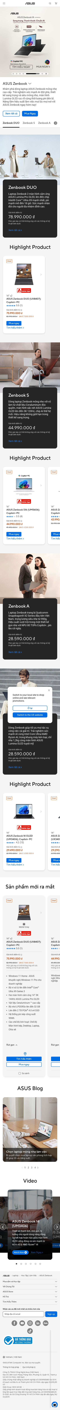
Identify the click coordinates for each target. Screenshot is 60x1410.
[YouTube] (22, 1323)
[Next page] (38, 1168)
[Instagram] (30, 1323)
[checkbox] (24, 1073)
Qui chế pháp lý (28, 1367)
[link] (30, 3)
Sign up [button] (51, 1314)
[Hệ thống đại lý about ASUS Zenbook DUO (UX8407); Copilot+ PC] (24, 1054)
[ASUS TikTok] (30, 1331)
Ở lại (30, 708)
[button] (4, 3)
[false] (30, 113)
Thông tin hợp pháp (11, 1367)
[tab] (13, 74)
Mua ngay (14, 323)
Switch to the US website (30, 715)
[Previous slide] (3, 1227)
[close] (49, 690)
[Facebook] (14, 1323)
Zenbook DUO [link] (11, 123)
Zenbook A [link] (44, 123)
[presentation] (25, 1054)
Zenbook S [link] (29, 123)
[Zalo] (45, 1323)
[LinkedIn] (38, 1323)
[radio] (24, 924)
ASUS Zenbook (45, 1275)
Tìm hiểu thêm (24, 1058)
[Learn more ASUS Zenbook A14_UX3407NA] (30, 76)
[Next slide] (55, 123)
